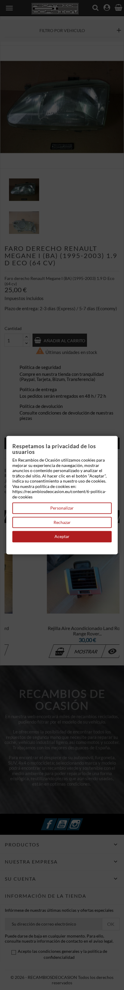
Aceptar (62, 536)
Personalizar (62, 508)
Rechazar (62, 522)
